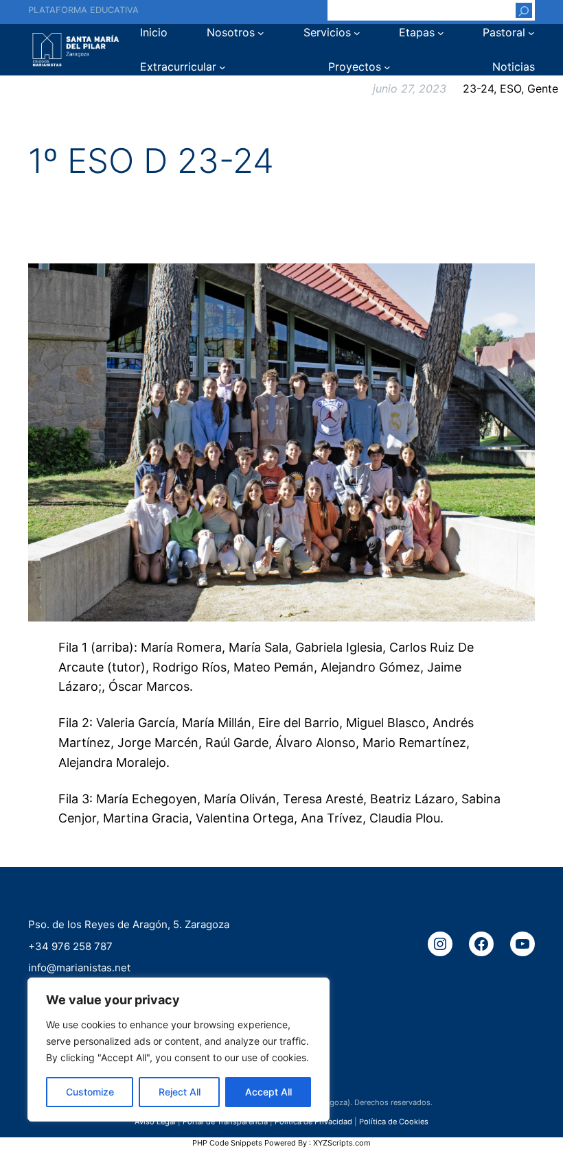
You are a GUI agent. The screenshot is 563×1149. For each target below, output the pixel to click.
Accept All (268, 1092)
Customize (90, 1092)
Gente (542, 88)
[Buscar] (524, 10)
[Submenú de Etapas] (440, 32)
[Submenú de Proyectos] (387, 67)
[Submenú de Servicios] (357, 32)
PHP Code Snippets (227, 1143)
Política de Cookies (393, 1121)
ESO (510, 88)
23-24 (478, 88)
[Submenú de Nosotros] (260, 32)
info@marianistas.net (79, 967)
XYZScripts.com (342, 1143)
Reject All (179, 1092)
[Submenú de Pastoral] (531, 32)
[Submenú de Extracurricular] (222, 67)
